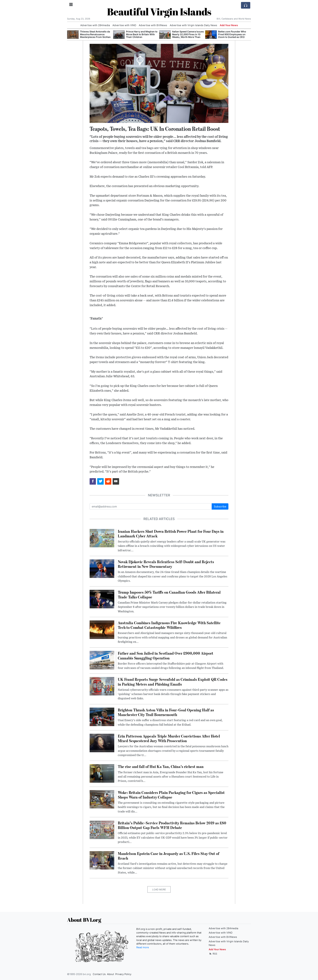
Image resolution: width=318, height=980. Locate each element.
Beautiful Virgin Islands (159, 11)
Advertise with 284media (95, 25)
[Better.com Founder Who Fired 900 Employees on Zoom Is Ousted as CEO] (211, 34)
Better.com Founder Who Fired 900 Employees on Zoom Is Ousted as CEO (232, 34)
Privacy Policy (123, 974)
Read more (142, 947)
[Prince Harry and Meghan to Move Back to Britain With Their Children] (119, 34)
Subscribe (220, 506)
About (110, 974)
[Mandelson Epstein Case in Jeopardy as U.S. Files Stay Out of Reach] (102, 860)
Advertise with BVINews (153, 25)
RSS (214, 953)
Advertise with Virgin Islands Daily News (193, 25)
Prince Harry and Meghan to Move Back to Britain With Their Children (142, 34)
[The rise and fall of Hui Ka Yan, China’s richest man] (102, 773)
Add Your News (229, 25)
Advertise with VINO (124, 25)
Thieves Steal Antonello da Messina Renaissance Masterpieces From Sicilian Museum (95, 35)
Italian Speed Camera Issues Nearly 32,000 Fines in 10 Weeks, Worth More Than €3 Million (188, 35)
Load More (159, 889)
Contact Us (99, 974)
